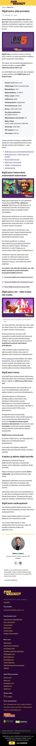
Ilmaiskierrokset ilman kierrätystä (14, 651)
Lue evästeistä (22, 743)
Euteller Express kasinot (11, 633)
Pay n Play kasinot (9, 622)
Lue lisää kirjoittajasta (10, 580)
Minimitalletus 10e (9, 654)
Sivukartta (7, 602)
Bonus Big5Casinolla (12, 159)
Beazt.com (7, 680)
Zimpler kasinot (8, 630)
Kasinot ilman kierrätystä (11, 645)
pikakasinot (11, 358)
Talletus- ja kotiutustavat (13, 165)
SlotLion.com (8, 677)
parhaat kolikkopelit (17, 243)
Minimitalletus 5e (9, 659)
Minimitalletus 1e (9, 657)
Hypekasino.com (9, 683)
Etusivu (4, 7)
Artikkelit (6, 668)
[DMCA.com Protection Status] (21, 722)
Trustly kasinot (8, 625)
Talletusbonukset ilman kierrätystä (14, 665)
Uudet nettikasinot (9, 662)
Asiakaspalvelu (10, 168)
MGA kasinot (7, 643)
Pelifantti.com (8, 686)
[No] (34, 740)
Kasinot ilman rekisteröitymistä (13, 619)
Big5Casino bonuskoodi (13, 162)
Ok (12, 743)
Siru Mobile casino (9, 648)
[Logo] (18, 3)
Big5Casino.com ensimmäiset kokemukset (19, 152)
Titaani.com (7, 689)
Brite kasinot (7, 628)
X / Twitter (9, 696)
